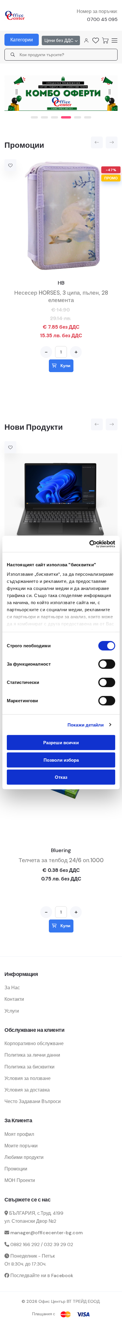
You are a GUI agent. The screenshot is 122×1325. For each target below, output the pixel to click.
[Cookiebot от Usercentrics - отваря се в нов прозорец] (89, 544)
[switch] (106, 664)
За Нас (12, 985)
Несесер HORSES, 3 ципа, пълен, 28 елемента (61, 294)
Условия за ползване (27, 1076)
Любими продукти (24, 1155)
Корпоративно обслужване (34, 1041)
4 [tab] (64, 115)
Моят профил (19, 1132)
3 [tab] (54, 115)
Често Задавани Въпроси (32, 1099)
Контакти (14, 997)
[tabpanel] (61, 91)
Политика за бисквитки (29, 1064)
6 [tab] (87, 115)
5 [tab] (74, 115)
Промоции (15, 1166)
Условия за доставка (27, 1087)
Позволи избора (61, 759)
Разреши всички (61, 742)
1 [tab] (34, 115)
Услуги (11, 1008)
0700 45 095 (102, 19)
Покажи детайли (86, 724)
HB (61, 280)
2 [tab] (44, 115)
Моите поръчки (21, 1143)
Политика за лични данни (32, 1053)
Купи (65, 363)
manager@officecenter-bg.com (46, 1230)
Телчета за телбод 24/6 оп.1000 (61, 858)
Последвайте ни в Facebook (41, 1273)
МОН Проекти (19, 1178)
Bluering (61, 848)
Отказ (61, 777)
